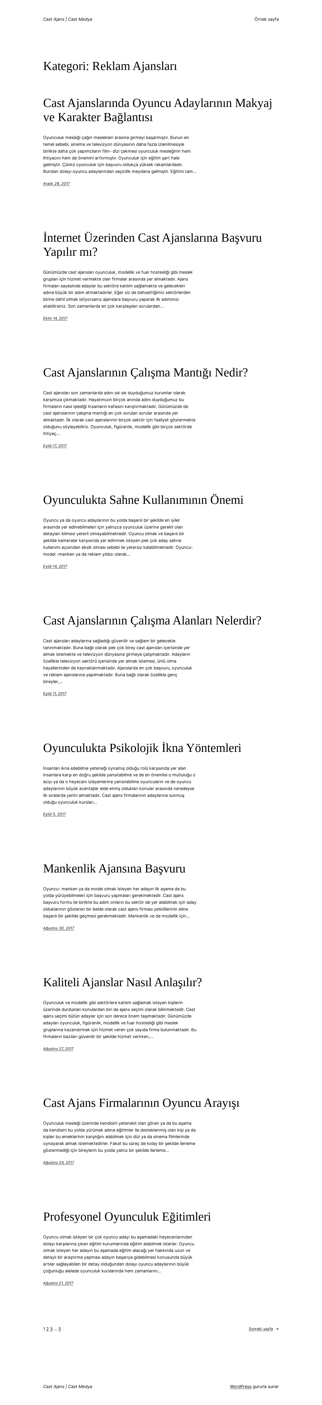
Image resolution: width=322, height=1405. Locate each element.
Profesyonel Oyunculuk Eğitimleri (127, 1216)
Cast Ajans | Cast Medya (67, 19)
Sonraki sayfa (264, 1328)
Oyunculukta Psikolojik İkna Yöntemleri (142, 747)
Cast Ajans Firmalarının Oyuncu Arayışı (141, 1102)
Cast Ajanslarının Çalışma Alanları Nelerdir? (152, 620)
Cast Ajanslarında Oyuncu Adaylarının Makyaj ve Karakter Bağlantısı (157, 110)
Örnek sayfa (267, 19)
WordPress (241, 1386)
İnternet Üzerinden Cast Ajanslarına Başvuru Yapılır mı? (152, 244)
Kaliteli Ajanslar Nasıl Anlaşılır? (122, 982)
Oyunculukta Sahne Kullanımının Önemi (143, 499)
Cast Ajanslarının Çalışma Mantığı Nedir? (145, 372)
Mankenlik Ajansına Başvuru (114, 868)
